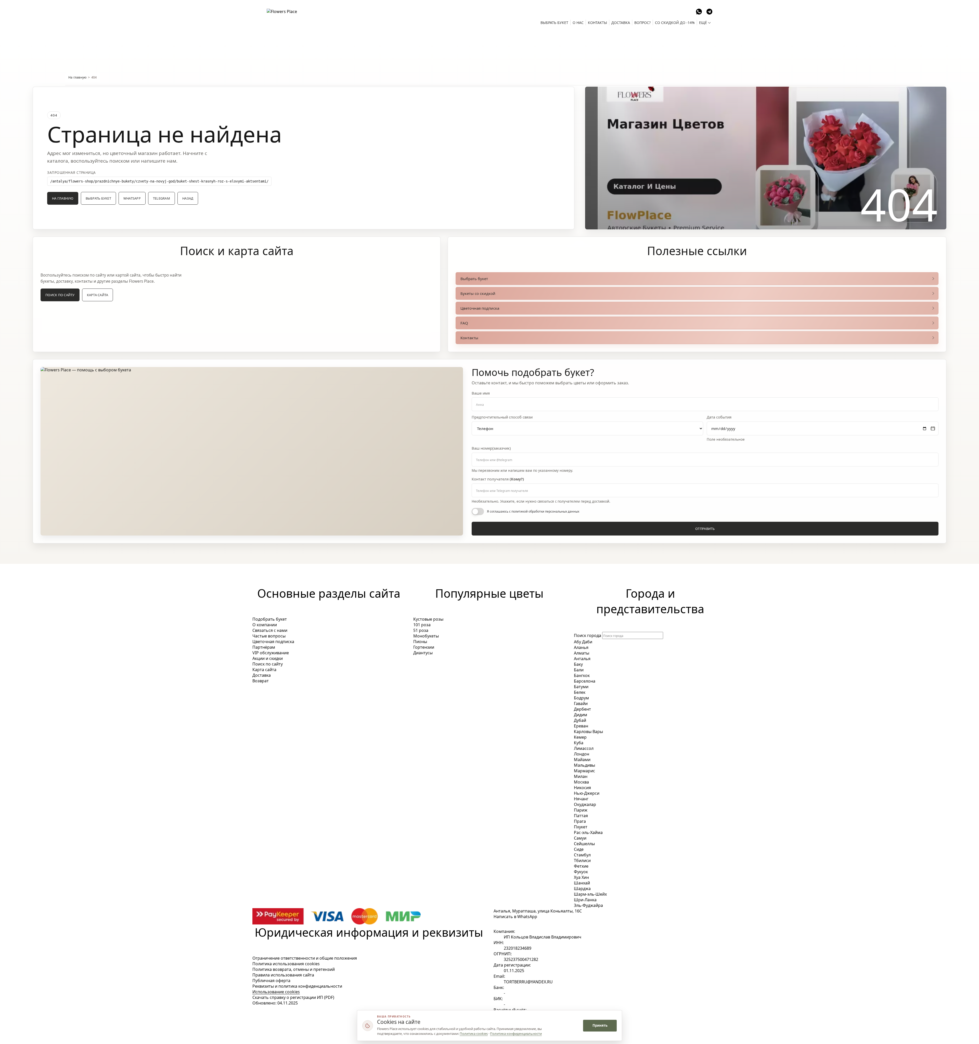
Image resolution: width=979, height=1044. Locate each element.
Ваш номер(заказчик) (491, 448)
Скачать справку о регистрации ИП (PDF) (293, 997)
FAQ (464, 322)
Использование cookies (276, 992)
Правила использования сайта (283, 975)
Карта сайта (97, 295)
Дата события (719, 417)
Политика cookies (474, 1033)
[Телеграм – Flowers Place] (709, 11)
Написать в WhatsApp (515, 916)
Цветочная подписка (479, 308)
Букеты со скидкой (477, 293)
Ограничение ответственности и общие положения (304, 958)
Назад (187, 198)
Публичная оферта (271, 980)
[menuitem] (554, 22)
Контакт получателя (498, 479)
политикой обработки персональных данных (545, 511)
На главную (77, 77)
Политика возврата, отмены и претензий (293, 969)
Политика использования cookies (286, 964)
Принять (600, 1025)
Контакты (469, 337)
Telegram (161, 198)
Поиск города (587, 635)
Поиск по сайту (60, 295)
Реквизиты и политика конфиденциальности (297, 986)
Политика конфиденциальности (516, 1033)
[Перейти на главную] (295, 16)
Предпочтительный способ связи (502, 417)
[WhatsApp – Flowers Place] (699, 11)
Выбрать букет (98, 198)
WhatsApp (132, 198)
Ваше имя (481, 393)
